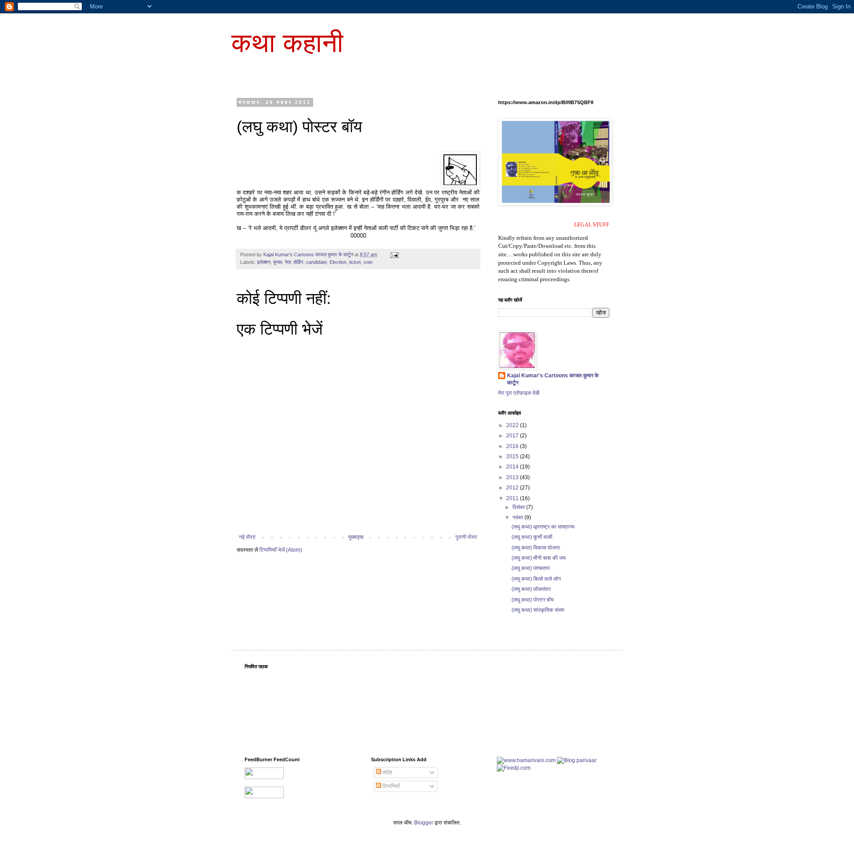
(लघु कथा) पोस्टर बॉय (533, 600)
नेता (288, 262)
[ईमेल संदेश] (394, 254)
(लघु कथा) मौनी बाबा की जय (539, 558)
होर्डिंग (298, 262)
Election (338, 262)
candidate (316, 262)
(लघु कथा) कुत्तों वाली (532, 537)
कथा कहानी (287, 43)
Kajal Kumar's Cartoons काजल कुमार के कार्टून (553, 379)
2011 (513, 498)
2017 (513, 435)
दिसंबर (519, 507)
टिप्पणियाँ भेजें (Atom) (280, 550)
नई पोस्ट (247, 537)
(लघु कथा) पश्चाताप (531, 568)
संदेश (386, 772)
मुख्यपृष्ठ (355, 537)
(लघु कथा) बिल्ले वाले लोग (536, 579)
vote (368, 262)
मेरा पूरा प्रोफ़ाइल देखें (518, 393)
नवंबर (518, 517)
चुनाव (277, 262)
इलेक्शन (263, 262)
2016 (513, 446)
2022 (513, 425)
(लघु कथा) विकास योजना (536, 548)
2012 (513, 488)
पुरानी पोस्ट (466, 537)
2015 (513, 456)
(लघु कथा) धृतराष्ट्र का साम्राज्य (543, 527)
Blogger (423, 823)
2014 (513, 467)
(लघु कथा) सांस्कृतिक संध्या (538, 610)
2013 (513, 477)
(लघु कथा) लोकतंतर (531, 589)
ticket (355, 262)
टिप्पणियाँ (390, 786)
